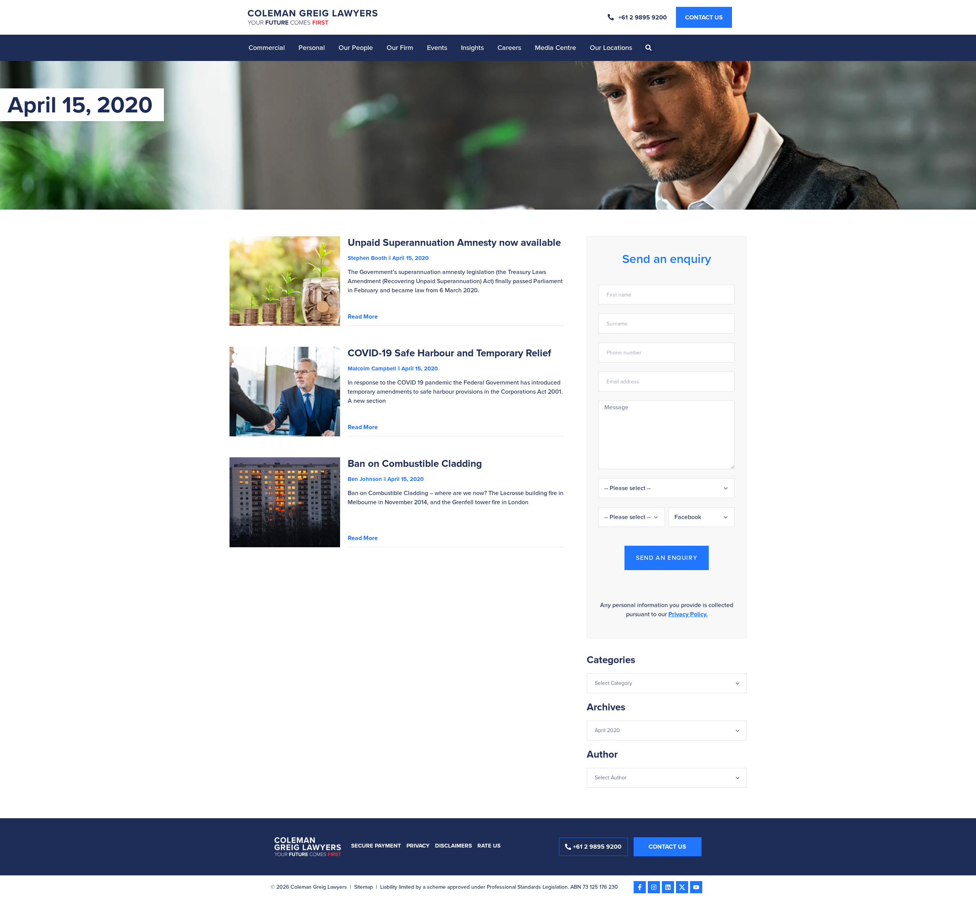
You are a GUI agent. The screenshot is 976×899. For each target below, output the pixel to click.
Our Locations (611, 48)
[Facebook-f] (640, 887)
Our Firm (400, 48)
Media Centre (555, 48)
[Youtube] (696, 887)
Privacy (418, 845)
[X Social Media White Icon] (682, 887)
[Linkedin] (668, 887)
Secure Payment (376, 845)
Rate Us (489, 845)
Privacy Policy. (688, 614)
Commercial (267, 48)
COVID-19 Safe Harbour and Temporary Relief (449, 353)
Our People (356, 48)
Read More (363, 316)
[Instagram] (654, 887)
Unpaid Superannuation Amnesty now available (454, 242)
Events (437, 48)
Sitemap (363, 887)
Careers (509, 48)
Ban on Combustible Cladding (415, 463)
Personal (312, 48)
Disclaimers (453, 845)
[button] (648, 47)
